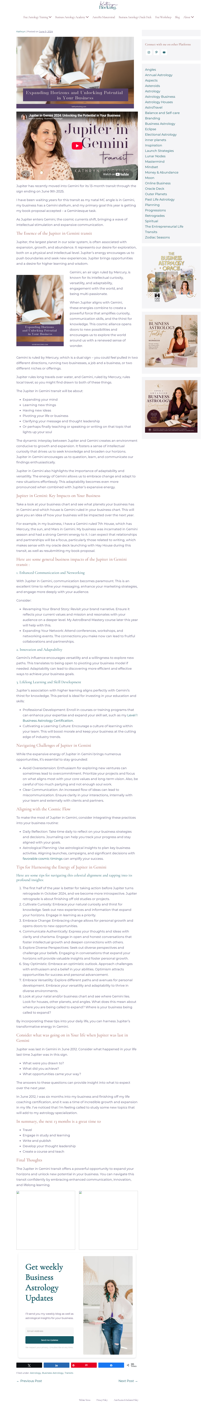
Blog (177, 17)
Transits (69, 1373)
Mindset (151, 167)
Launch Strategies (159, 151)
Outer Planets (156, 194)
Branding (152, 118)
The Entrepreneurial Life (164, 226)
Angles (150, 69)
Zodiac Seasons (157, 237)
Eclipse (150, 129)
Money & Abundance (161, 172)
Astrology (35, 1373)
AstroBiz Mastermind (103, 17)
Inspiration (153, 145)
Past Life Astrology (160, 199)
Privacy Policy (101, 1400)
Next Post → (128, 1381)
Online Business (158, 183)
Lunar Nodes (155, 156)
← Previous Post (29, 1381)
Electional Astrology (161, 134)
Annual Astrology (159, 75)
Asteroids (152, 86)
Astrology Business (160, 97)
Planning (152, 205)
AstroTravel (153, 107)
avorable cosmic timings (43, 859)
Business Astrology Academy (70, 17)
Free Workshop (163, 17)
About (187, 17)
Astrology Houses (159, 102)
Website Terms (84, 1400)
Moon (149, 178)
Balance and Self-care (162, 113)
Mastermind (155, 161)
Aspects (151, 80)
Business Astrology (53, 1373)
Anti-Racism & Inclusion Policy (126, 1400)
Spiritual (151, 221)
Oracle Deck (154, 189)
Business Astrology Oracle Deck (135, 17)
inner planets (155, 140)
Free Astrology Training (35, 17)
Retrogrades (155, 216)
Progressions (155, 210)
